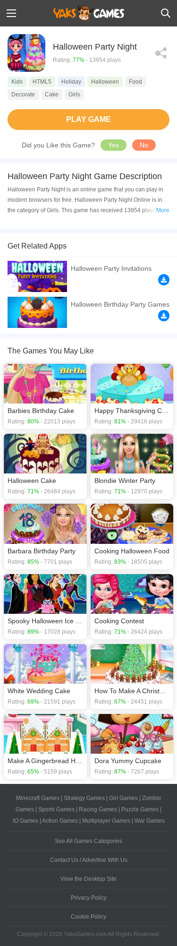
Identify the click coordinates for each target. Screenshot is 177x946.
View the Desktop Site (88, 879)
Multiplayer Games (106, 820)
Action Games (60, 820)
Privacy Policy (89, 897)
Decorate (23, 94)
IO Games (25, 820)
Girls (74, 94)
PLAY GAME (88, 119)
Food (135, 81)
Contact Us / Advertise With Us (88, 860)
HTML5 (42, 81)
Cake (52, 94)
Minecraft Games (37, 798)
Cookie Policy (88, 916)
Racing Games (98, 809)
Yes (113, 145)
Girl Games (123, 798)
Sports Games (56, 809)
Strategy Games (84, 798)
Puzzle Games (140, 809)
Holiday (71, 81)
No (144, 145)
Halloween (105, 81)
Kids (17, 81)
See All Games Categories (88, 841)
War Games (150, 820)
